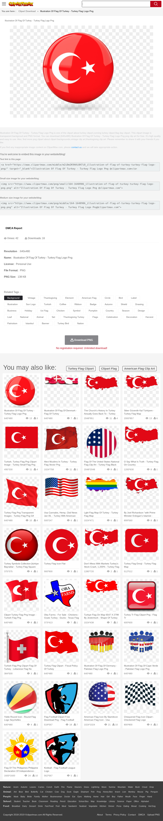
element (69, 298)
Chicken (49, 792)
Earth (56, 787)
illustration (12, 304)
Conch (49, 787)
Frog (99, 792)
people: (7, 796)
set (53, 317)
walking (87, 797)
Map (93, 801)
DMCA (141, 814)
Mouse (140, 792)
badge (93, 304)
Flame (69, 787)
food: (6, 806)
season (126, 310)
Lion (124, 792)
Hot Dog (152, 806)
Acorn (15, 787)
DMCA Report (14, 228)
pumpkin (93, 310)
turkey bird (63, 323)
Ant (15, 792)
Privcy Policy (119, 814)
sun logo (31, 304)
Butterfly (34, 792)
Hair (102, 797)
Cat (41, 792)
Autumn (24, 787)
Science (120, 801)
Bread (134, 806)
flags (95, 317)
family (37, 797)
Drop (151, 787)
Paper (129, 801)
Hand (149, 797)
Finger (142, 797)
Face (135, 797)
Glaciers (78, 787)
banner (45, 323)
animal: (7, 791)
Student (17, 801)
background (13, 298)
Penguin (154, 792)
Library (112, 801)
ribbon (78, 304)
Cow (57, 792)
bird (121, 298)
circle (107, 298)
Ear (73, 797)
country (110, 310)
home (96, 797)
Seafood (82, 806)
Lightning (95, 787)
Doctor (67, 797)
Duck (69, 792)
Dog (63, 792)
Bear (21, 792)
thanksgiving (50, 298)
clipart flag (109, 368)
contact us (76, 147)
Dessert (32, 806)
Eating (126, 806)
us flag (44, 310)
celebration (112, 317)
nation (80, 323)
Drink (40, 806)
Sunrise (112, 787)
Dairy (24, 806)
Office (136, 801)
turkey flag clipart (81, 368)
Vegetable (93, 806)
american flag (89, 298)
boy (113, 797)
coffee (63, 304)
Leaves (33, 787)
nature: (7, 787)
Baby (23, 797)
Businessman (56, 797)
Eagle (76, 792)
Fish (93, 792)
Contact (132, 814)
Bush (137, 787)
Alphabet (145, 801)
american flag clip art (139, 368)
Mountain (122, 787)
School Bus (84, 801)
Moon (104, 787)
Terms (108, 814)
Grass (86, 787)
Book (34, 801)
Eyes (80, 797)
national (24, 317)
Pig (146, 792)
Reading (54, 801)
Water (130, 787)
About (100, 814)
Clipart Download (27, 11)
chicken (61, 310)
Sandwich (72, 806)
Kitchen (103, 806)
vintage (31, 298)
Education (72, 801)
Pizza (119, 806)
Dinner (111, 806)
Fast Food (49, 806)
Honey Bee (108, 792)
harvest (149, 317)
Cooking (142, 806)
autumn (109, 304)
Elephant (85, 792)
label (134, 298)
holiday (28, 310)
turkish (47, 304)
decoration (131, 317)
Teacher (26, 801)
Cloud (144, 787)
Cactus (41, 787)
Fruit (58, 806)
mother (45, 797)
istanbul (30, 323)
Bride (29, 797)
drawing (139, 304)
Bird (27, 792)
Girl (108, 797)
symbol (76, 310)
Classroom (43, 801)
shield (124, 304)
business (11, 310)
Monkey (131, 792)
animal (40, 317)
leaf (9, 317)
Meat (64, 806)
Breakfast (16, 806)
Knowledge (102, 801)
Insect (117, 792)
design (141, 310)
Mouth (128, 797)
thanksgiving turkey (73, 317)
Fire (63, 787)
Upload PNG (153, 814)
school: (7, 801)
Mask (16, 797)
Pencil (62, 801)
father (120, 797)
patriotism (12, 323)
